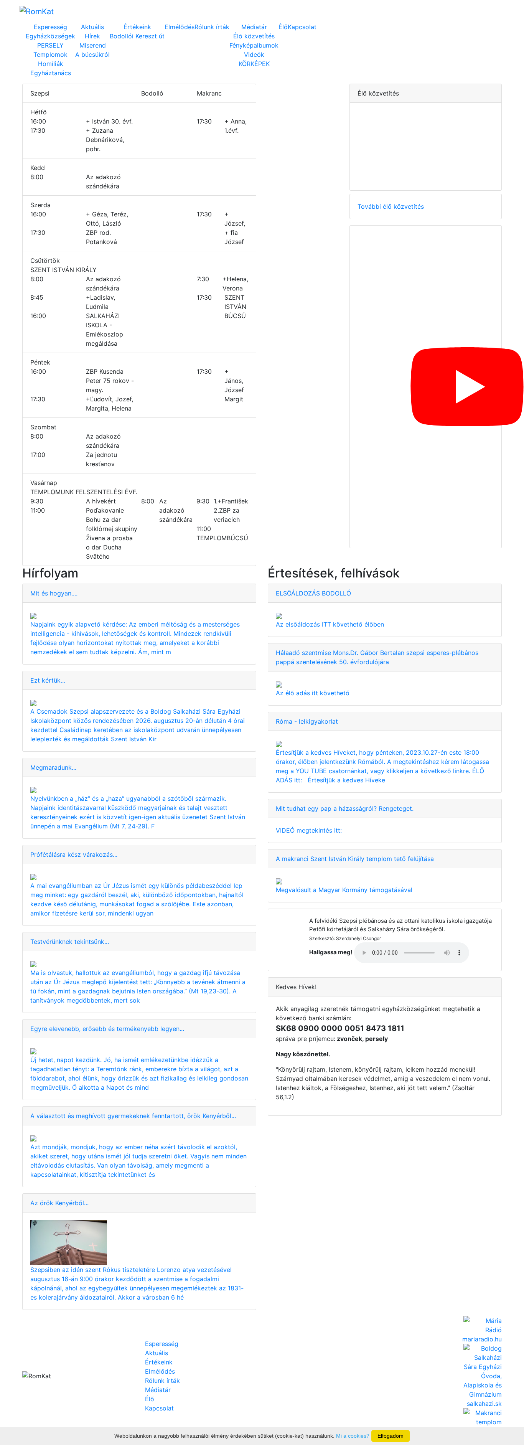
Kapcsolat (302, 27)
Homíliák (50, 64)
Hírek (92, 36)
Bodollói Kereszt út (137, 36)
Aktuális (92, 27)
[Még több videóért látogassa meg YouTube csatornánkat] (425, 387)
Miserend (92, 45)
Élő (283, 27)
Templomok (50, 54)
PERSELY (50, 45)
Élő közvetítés (254, 36)
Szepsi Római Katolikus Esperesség (122, 11)
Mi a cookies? (352, 1436)
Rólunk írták (211, 27)
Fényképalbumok (253, 45)
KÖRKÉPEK (254, 64)
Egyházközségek (50, 36)
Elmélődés (179, 27)
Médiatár (254, 27)
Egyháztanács (50, 73)
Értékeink (137, 27)
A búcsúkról (92, 54)
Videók (254, 54)
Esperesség (50, 27)
